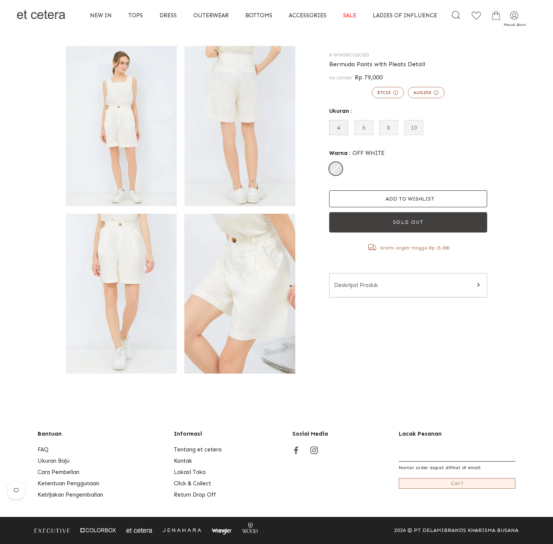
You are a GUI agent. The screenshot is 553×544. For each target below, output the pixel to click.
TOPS (135, 15)
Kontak (183, 460)
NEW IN (101, 15)
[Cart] (496, 15)
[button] (408, 199)
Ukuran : (340, 111)
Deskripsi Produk (356, 285)
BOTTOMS (258, 15)
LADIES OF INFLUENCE (405, 15)
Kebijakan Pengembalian (70, 494)
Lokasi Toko (190, 472)
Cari (457, 483)
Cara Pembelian (58, 472)
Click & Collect (192, 483)
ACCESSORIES (308, 15)
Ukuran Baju (54, 460)
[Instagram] (314, 449)
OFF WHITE (335, 168)
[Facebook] (296, 449)
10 (414, 128)
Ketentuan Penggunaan (68, 483)
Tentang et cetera (198, 449)
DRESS (168, 15)
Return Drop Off (195, 494)
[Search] (456, 15)
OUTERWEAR (211, 15)
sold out (408, 222)
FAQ (43, 449)
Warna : (356, 153)
